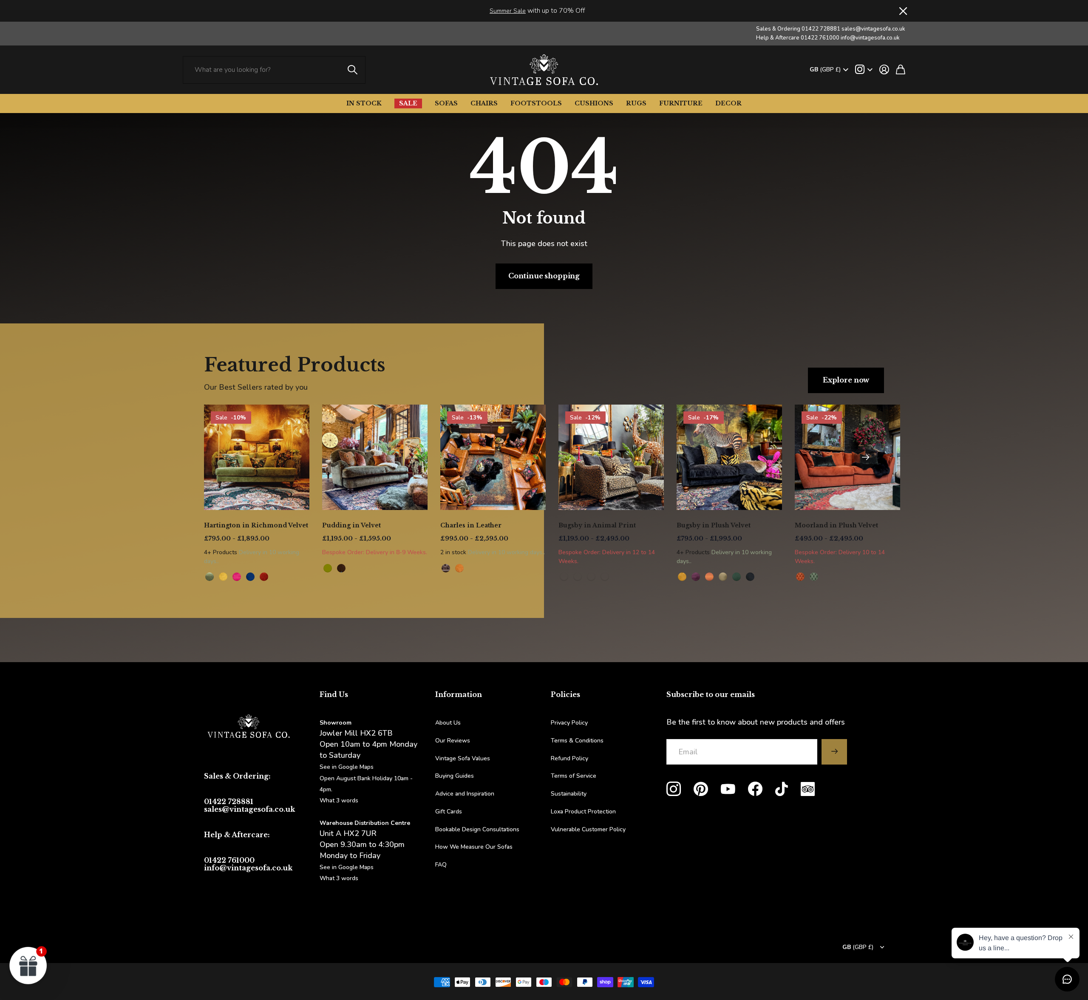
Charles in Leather (471, 525)
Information (458, 694)
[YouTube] (728, 789)
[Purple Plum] (695, 576)
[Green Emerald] (736, 576)
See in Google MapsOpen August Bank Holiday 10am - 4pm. (366, 778)
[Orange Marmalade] (709, 576)
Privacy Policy (569, 723)
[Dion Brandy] (341, 568)
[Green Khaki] (722, 576)
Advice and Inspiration (464, 794)
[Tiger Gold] (577, 576)
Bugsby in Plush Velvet (714, 525)
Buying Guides (454, 776)
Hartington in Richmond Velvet (256, 525)
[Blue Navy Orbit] (250, 576)
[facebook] (755, 789)
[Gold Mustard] (682, 576)
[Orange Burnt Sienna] (263, 576)
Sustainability (568, 794)
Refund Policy (569, 758)
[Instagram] (673, 789)
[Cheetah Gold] (564, 576)
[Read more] (864, 69)
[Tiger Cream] (591, 576)
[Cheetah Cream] (604, 576)
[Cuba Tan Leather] (445, 568)
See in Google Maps (347, 867)
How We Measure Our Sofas (474, 847)
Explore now (846, 380)
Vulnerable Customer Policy (588, 829)
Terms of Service (573, 776)
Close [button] (902, 11)
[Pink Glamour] (236, 576)
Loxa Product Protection (583, 811)
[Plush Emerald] (813, 576)
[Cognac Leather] (459, 568)
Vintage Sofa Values (462, 758)
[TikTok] (781, 789)
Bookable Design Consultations (477, 829)
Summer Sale (508, 11)
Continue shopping (544, 276)
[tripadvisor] (808, 789)
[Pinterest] (701, 789)
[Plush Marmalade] (800, 576)
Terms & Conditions (577, 741)
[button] (865, 457)
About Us (448, 723)
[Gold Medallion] (223, 576)
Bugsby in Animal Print (597, 525)
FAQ (441, 865)
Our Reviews (452, 741)
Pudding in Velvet (351, 525)
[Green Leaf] (209, 576)
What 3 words (339, 800)
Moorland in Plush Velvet (836, 525)
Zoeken (353, 70)
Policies (565, 694)
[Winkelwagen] (900, 69)
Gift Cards (448, 811)
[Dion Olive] (327, 568)
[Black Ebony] (750, 576)
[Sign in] (884, 69)
